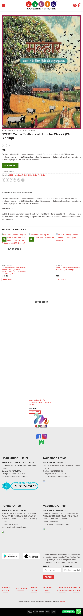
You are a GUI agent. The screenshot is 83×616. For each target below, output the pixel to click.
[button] (3, 5)
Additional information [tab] (22, 193)
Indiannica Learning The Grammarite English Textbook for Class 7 (40, 402)
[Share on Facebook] (7, 180)
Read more (7, 279)
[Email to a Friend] (15, 180)
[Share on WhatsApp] (3, 180)
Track (48, 577)
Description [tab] (7, 193)
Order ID (46, 566)
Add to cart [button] (62, 279)
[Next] (81, 325)
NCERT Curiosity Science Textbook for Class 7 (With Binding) (68, 269)
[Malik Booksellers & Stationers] (41, 5)
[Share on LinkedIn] (23, 180)
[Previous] (1, 325)
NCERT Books (32, 175)
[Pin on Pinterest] (19, 180)
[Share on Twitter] (11, 180)
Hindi (33, 130)
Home (4, 130)
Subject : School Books (18, 130)
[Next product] (3, 145)
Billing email (67, 566)
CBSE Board (13, 175)
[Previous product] (8, 145)
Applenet (62, 601)
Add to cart (10, 165)
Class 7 (20, 175)
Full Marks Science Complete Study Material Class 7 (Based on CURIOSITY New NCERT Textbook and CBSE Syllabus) (14, 271)
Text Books (41, 175)
